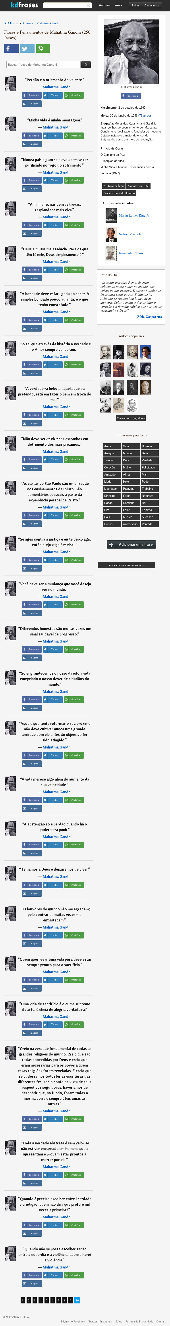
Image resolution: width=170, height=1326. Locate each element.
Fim (106, 510)
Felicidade (148, 467)
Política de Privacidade (139, 1321)
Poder (145, 481)
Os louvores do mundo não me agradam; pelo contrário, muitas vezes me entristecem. (55, 914)
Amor (107, 446)
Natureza (147, 495)
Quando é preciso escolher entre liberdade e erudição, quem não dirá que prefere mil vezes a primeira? (55, 1204)
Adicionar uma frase (136, 544)
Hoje (126, 481)
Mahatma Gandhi (57, 86)
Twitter (93, 1321)
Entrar (135, 5)
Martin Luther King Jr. (134, 215)
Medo (107, 481)
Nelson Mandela (130, 234)
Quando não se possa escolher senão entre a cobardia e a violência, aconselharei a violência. (54, 1254)
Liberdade (110, 488)
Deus (126, 460)
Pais (107, 517)
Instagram (106, 1321)
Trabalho (147, 488)
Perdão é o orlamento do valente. (54, 79)
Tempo (108, 460)
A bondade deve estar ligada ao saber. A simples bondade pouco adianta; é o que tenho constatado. (55, 299)
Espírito (147, 510)
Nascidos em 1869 (138, 186)
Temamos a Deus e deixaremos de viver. (54, 869)
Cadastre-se (152, 5)
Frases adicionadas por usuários (126, 565)
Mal (144, 474)
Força (126, 495)
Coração (109, 467)
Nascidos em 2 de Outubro (119, 193)
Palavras (128, 488)
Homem (147, 446)
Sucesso (147, 517)
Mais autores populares (131, 418)
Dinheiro (109, 495)
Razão (108, 503)
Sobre (118, 1321)
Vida (126, 446)
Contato (161, 1321)
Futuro (108, 524)
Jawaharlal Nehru (131, 253)
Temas (117, 5)
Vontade (147, 524)
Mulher (127, 467)
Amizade (110, 474)
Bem (145, 453)
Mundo (127, 453)
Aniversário (130, 524)
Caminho (128, 503)
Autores (104, 5)
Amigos (109, 453)
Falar (126, 510)
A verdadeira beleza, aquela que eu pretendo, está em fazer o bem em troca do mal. (54, 394)
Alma (126, 474)
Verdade (147, 460)
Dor (144, 503)
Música (127, 517)
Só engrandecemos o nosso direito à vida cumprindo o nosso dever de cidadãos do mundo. (55, 679)
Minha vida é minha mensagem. (54, 120)
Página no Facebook (73, 1321)
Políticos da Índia (113, 186)
